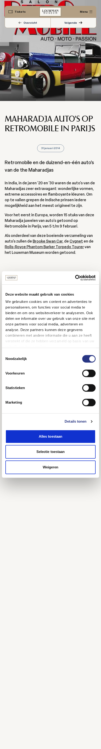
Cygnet (76, 241)
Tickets (20, 11)
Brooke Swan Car (47, 241)
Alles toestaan (50, 436)
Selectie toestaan (50, 452)
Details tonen (75, 421)
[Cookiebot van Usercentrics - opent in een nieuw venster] (75, 278)
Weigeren (50, 467)
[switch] (89, 373)
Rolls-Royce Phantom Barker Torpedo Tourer (44, 247)
